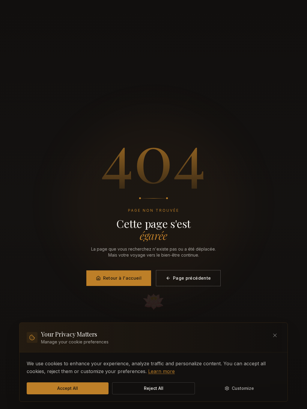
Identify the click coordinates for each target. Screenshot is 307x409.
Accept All (67, 388)
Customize (243, 388)
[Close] (275, 335)
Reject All (153, 388)
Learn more (161, 371)
